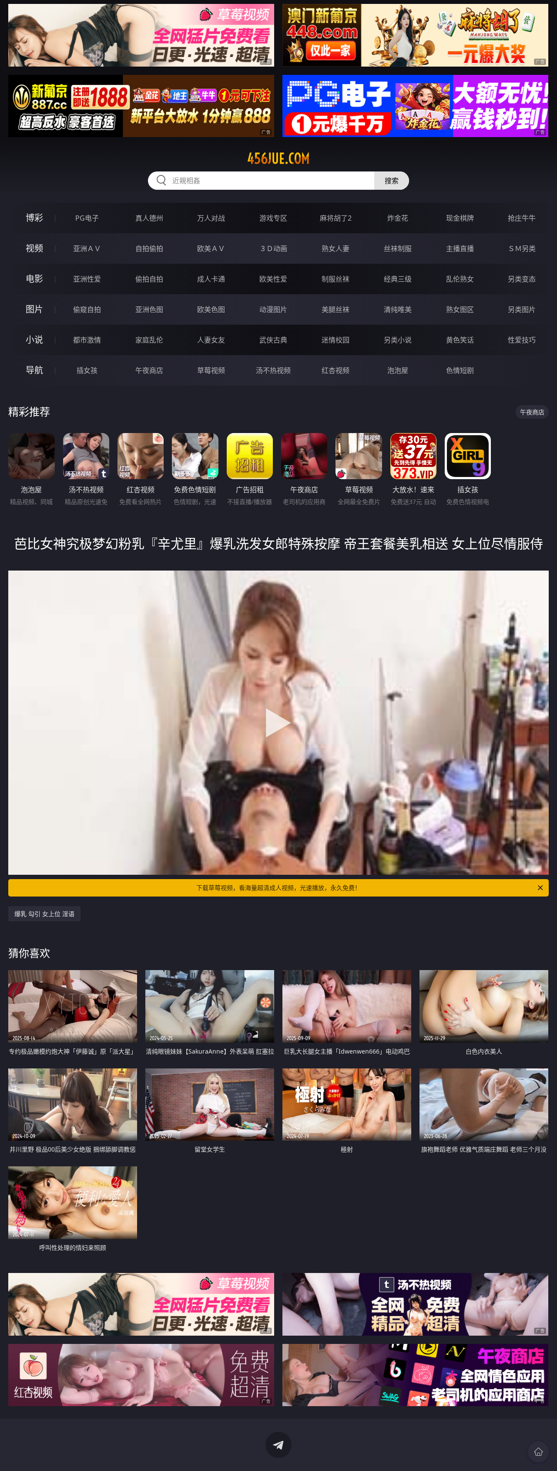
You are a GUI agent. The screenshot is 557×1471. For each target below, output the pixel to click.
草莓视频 (211, 370)
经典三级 (398, 279)
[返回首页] (538, 1451)
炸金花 (397, 218)
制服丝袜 (335, 279)
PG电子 (87, 218)
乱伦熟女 (460, 279)
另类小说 (398, 340)
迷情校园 (335, 340)
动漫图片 (273, 309)
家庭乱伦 (149, 340)
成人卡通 (211, 279)
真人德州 (149, 218)
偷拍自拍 (149, 279)
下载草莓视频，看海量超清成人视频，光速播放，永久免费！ (278, 887)
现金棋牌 (460, 218)
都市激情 (87, 340)
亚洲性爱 (87, 279)
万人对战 (211, 218)
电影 (34, 279)
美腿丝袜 (335, 309)
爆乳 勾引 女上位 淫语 (44, 914)
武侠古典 (273, 340)
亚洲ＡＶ (87, 248)
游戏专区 (273, 218)
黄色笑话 (460, 340)
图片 (34, 309)
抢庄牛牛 (522, 218)
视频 (34, 248)
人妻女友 (211, 340)
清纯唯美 (398, 309)
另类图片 (522, 309)
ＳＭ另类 (522, 248)
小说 (34, 340)
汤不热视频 (273, 370)
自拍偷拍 (149, 248)
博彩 (34, 218)
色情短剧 (460, 370)
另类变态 (522, 279)
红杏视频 (335, 370)
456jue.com (278, 158)
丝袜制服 (398, 248)
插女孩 (87, 370)
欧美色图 (211, 309)
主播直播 (460, 248)
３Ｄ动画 (273, 248)
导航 (34, 370)
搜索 (392, 180)
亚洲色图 (149, 309)
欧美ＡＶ (211, 248)
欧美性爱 (273, 279)
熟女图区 (460, 309)
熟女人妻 (335, 248)
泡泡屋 (397, 370)
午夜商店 (149, 370)
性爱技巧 (522, 340)
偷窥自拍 (87, 309)
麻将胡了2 (336, 218)
